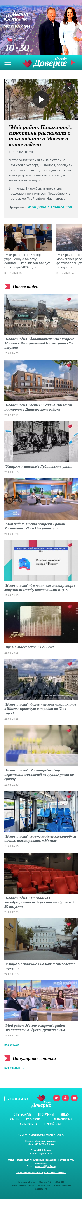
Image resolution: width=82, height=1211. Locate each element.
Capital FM (41, 1188)
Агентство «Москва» (22, 1185)
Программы (46, 1114)
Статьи (14, 1119)
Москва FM (44, 1185)
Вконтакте (56, 1098)
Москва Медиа (26, 1182)
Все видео (11, 1044)
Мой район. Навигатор (50, 206)
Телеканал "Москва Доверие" (44, 62)
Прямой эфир (53, 1124)
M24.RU (59, 1182)
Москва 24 (45, 1182)
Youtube (74, 1098)
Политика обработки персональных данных (41, 1172)
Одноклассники (65, 1098)
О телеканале (22, 1114)
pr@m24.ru (45, 1153)
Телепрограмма (61, 1119)
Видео (65, 1114)
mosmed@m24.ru (45, 1166)
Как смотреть (35, 1119)
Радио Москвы (62, 1185)
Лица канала (28, 1124)
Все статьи (12, 1068)
